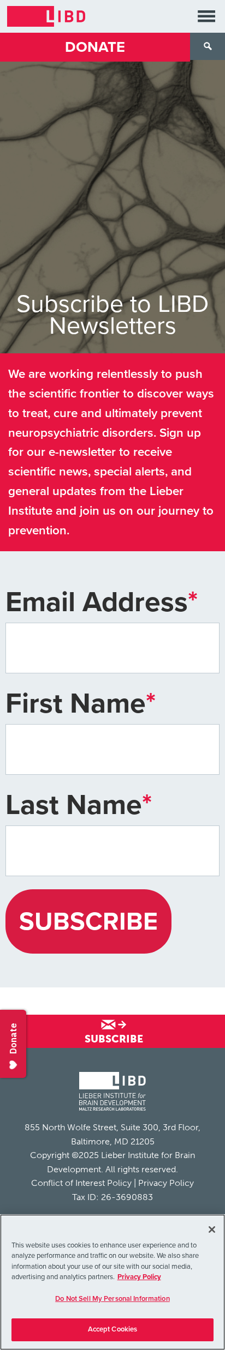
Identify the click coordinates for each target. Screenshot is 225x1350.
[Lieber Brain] (112, 1092)
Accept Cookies (113, 1329)
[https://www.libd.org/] (46, 16)
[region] (112, 1282)
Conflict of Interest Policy (81, 1183)
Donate (95, 47)
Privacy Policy (166, 1183)
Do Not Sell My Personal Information (112, 1298)
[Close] (212, 1229)
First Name (80, 703)
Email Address (101, 602)
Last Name (78, 805)
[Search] (207, 46)
